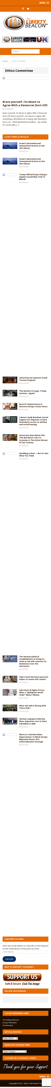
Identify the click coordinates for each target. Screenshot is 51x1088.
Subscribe (9, 959)
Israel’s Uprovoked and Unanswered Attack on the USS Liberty (32, 145)
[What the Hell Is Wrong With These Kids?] (10, 709)
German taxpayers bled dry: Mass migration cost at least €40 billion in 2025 (33, 721)
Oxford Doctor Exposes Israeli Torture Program (33, 378)
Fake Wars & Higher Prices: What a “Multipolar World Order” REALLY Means (32, 692)
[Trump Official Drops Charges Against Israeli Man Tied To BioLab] (10, 369)
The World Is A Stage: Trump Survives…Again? (32, 392)
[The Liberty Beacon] (25, 23)
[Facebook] (23, 9)
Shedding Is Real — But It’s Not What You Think (33, 454)
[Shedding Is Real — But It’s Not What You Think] (10, 648)
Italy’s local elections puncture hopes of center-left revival (33, 678)
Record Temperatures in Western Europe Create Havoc (33, 405)
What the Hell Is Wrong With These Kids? (32, 706)
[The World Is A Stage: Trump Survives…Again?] (10, 395)
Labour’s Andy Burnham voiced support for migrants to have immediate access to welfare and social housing (33, 421)
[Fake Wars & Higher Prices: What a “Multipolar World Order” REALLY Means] (10, 694)
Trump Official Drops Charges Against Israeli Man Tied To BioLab (33, 176)
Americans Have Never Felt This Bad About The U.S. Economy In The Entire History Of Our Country (33, 439)
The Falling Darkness (11, 1020)
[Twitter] (28, 9)
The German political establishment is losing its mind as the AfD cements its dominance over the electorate (32, 661)
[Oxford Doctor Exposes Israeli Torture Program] (10, 382)
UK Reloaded (8, 1025)
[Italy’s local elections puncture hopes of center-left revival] (10, 681)
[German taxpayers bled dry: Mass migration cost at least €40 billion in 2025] (10, 723)
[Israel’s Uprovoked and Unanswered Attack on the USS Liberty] (10, 147)
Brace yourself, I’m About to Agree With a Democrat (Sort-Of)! (25, 103)
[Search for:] (26, 51)
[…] (17, 125)
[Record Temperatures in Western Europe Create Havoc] (10, 408)
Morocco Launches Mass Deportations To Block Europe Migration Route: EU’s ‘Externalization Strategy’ (33, 738)
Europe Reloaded (9, 1022)
